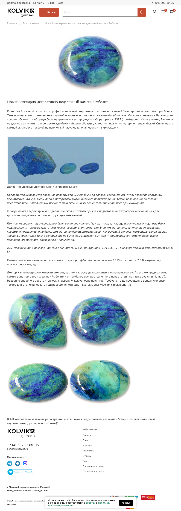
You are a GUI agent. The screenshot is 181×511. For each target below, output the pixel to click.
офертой (90, 502)
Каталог (52, 12)
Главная (12, 23)
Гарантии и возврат (93, 471)
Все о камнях (31, 23)
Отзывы (87, 456)
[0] (171, 12)
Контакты (38, 2)
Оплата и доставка (18, 2)
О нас (51, 2)
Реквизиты (88, 450)
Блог (60, 2)
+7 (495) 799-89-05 (162, 2)
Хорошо (126, 502)
